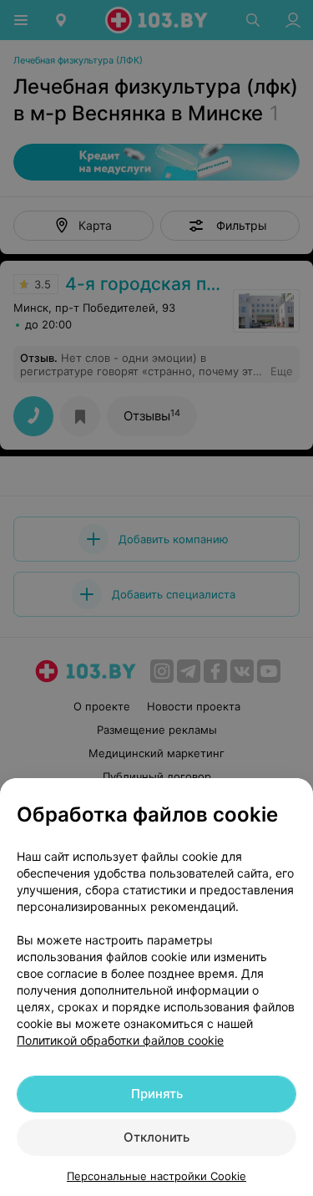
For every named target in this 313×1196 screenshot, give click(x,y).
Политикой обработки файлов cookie (120, 1040)
